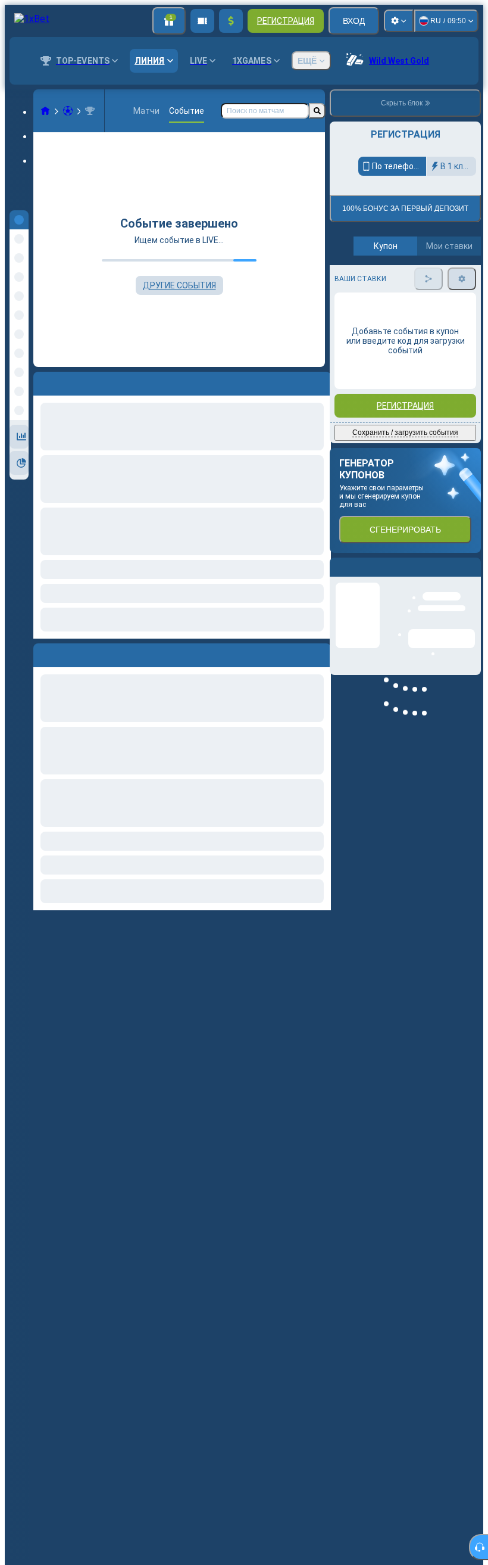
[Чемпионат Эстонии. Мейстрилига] (90, 111)
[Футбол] (68, 111)
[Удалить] (319, 653)
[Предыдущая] (43, 653)
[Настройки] (399, 21)
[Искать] (317, 111)
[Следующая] (69, 653)
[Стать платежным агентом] (202, 21)
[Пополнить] (231, 21)
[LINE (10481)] (45, 111)
